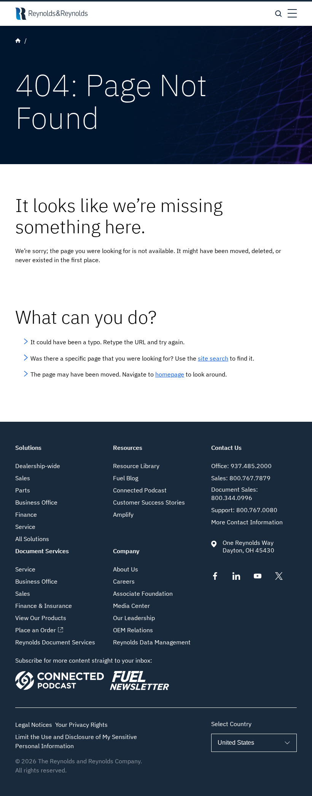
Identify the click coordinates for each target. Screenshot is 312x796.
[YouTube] (257, 577)
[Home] (51, 14)
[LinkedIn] (236, 577)
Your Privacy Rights (81, 724)
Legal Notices (33, 724)
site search (213, 358)
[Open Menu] (292, 13)
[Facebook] (215, 577)
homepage (169, 374)
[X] (279, 577)
